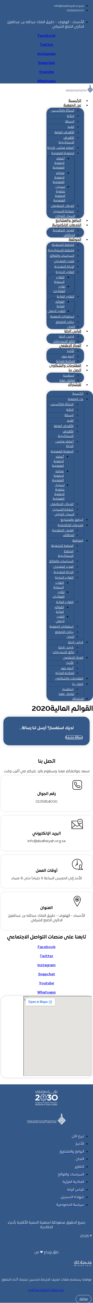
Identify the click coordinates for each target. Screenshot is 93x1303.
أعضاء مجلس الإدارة (60, 148)
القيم (71, 127)
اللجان (71, 327)
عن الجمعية (72, 105)
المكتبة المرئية (65, 361)
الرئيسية (74, 101)
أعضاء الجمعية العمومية (59, 163)
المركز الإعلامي (70, 346)
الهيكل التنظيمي (62, 206)
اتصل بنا (75, 370)
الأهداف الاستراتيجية (66, 140)
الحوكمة (75, 239)
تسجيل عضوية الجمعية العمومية (59, 194)
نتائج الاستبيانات (64, 341)
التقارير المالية (65, 297)
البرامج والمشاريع (68, 220)
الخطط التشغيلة (63, 245)
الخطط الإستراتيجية (61, 250)
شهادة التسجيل (63, 211)
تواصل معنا (67, 380)
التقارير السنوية (59, 280)
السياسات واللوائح (62, 256)
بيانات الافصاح (65, 322)
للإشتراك (74, 385)
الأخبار (70, 351)
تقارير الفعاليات (59, 289)
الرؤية (70, 116)
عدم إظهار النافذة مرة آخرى (46, 1290)
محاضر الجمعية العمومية (59, 177)
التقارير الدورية (65, 272)
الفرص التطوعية (63, 230)
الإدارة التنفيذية (64, 267)
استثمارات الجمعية (62, 317)
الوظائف (69, 235)
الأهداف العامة (64, 132)
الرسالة (69, 122)
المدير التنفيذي (64, 261)
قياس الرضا (72, 331)
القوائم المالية (60, 304)
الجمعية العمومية (62, 153)
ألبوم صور (67, 357)
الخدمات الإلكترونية (66, 225)
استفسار (68, 376)
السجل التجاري (65, 216)
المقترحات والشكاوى (65, 366)
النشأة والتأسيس (62, 111)
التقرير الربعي (56, 311)
